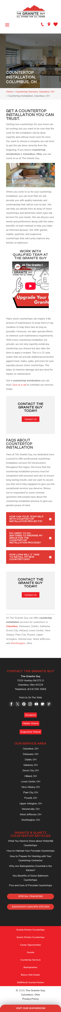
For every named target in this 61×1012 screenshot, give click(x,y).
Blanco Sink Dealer (30, 974)
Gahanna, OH (30, 765)
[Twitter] (17, 704)
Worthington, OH (30, 820)
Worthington (18, 643)
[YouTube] (36, 704)
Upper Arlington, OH (30, 803)
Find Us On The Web (30, 697)
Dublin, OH (30, 759)
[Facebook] (11, 704)
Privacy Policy (30, 999)
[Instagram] (30, 704)
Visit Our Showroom (30, 1008)
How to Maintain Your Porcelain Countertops (31, 851)
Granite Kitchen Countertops (30, 929)
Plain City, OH (30, 792)
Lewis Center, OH (30, 781)
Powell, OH (30, 798)
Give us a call (19, 384)
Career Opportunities (30, 944)
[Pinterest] (24, 704)
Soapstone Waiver (30, 732)
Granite (30, 952)
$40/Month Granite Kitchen (30, 982)
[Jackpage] (49, 704)
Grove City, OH (31, 770)
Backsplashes (30, 967)
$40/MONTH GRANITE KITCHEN (30, 906)
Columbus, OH (30, 748)
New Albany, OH (30, 787)
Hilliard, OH (30, 776)
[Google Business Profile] (42, 704)
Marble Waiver (31, 723)
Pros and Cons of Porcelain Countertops (30, 885)
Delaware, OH (30, 754)
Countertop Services (30, 959)
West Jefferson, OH (30, 814)
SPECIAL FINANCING (30, 896)
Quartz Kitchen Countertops (31, 937)
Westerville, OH (30, 809)
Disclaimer (30, 715)
